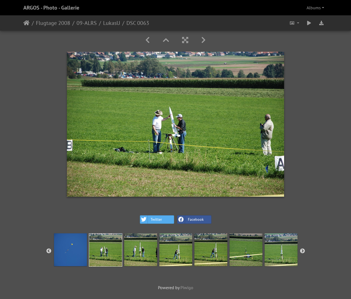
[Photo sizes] (294, 23)
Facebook (196, 219)
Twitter (156, 219)
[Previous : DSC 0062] (147, 40)
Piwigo (186, 287)
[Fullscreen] (185, 40)
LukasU (111, 23)
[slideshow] (309, 23)
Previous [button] (49, 251)
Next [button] (302, 251)
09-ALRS (87, 23)
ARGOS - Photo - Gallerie (51, 7)
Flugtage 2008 (53, 23)
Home (26, 23)
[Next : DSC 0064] (203, 40)
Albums (314, 7)
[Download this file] (321, 23)
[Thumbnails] (166, 40)
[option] (70, 249)
